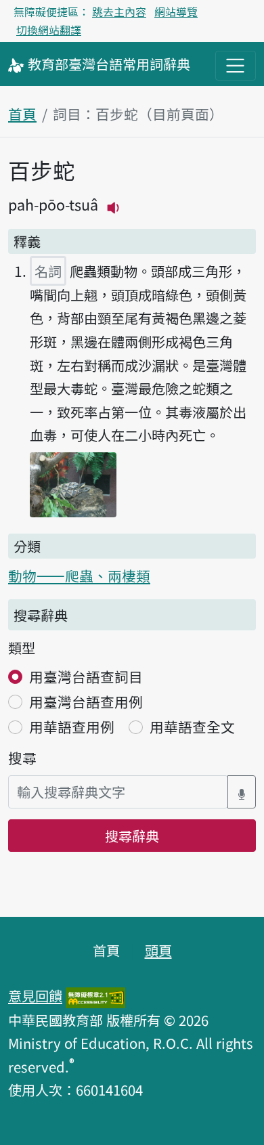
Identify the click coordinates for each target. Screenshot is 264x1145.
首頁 (22, 114)
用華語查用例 (71, 726)
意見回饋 (35, 995)
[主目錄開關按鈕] (235, 66)
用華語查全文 (192, 726)
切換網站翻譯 (48, 30)
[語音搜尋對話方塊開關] (241, 791)
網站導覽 (176, 11)
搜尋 (22, 758)
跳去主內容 (119, 11)
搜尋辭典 (132, 835)
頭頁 (158, 950)
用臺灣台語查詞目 (86, 676)
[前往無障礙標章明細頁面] (95, 995)
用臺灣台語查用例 (86, 701)
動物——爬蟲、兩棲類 (79, 575)
